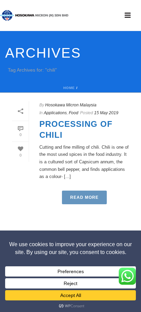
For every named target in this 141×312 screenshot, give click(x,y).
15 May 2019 (106, 112)
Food (73, 112)
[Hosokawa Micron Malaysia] (34, 15)
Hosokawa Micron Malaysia (71, 105)
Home (69, 88)
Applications (55, 112)
